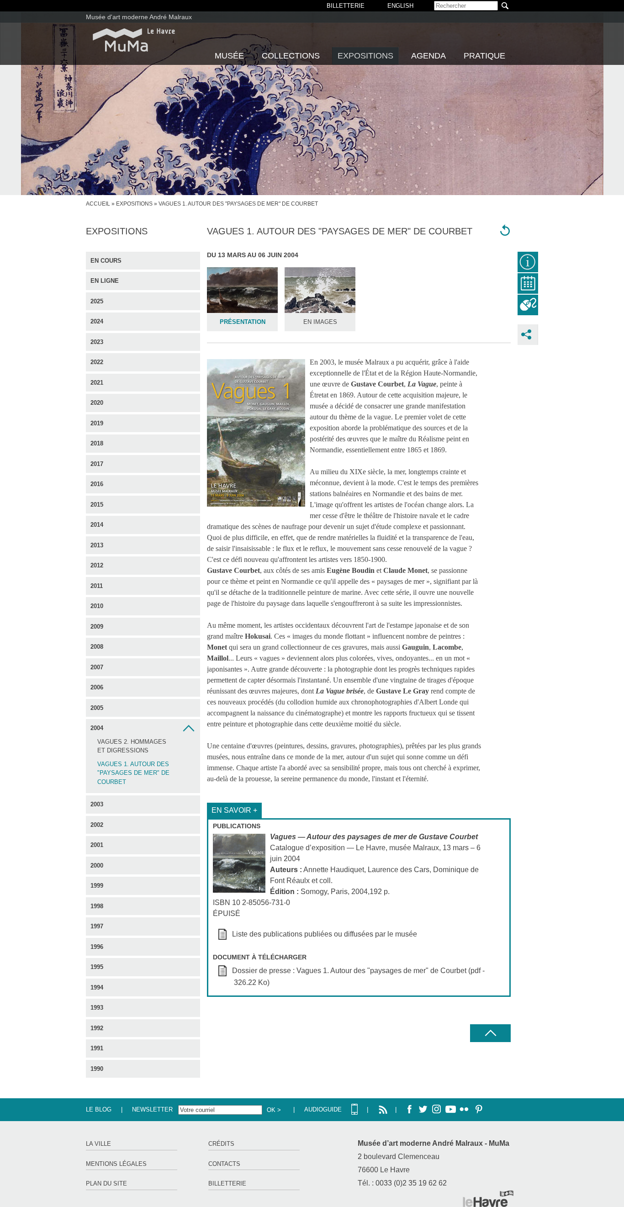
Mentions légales (116, 1163)
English (400, 5)
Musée (229, 55)
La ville (98, 1143)
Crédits (221, 1143)
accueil (98, 204)
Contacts (224, 1163)
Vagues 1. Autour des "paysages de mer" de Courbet (133, 773)
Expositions (365, 55)
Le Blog (98, 1109)
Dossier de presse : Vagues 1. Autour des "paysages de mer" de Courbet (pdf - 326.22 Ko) (358, 976)
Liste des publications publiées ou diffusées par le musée (324, 934)
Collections (291, 55)
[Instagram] (437, 1109)
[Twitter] (423, 1109)
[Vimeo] (450, 1109)
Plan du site (106, 1183)
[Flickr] (464, 1109)
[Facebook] (409, 1109)
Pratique (484, 55)
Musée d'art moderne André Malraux (139, 17)
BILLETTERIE (346, 5)
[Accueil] (134, 40)
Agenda (428, 55)
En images (320, 321)
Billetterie (227, 1183)
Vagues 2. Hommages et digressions (131, 746)
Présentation (242, 321)
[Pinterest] (478, 1109)
